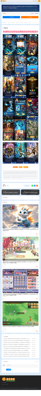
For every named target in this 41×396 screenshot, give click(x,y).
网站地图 (27, 388)
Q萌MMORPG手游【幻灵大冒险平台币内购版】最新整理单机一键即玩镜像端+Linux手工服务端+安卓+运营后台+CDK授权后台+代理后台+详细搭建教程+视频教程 (20, 262)
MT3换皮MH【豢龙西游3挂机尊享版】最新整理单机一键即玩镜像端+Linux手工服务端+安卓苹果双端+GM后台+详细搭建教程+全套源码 (20, 230)
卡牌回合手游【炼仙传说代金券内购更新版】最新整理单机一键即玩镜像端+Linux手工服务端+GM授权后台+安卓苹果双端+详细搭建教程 (17, 346)
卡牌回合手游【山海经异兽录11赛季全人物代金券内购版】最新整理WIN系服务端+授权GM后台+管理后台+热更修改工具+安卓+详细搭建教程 (17, 356)
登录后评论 (8, 369)
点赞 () (32, 13)
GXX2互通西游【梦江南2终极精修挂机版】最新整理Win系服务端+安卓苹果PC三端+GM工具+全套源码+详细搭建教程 (17, 348)
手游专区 (9, 3)
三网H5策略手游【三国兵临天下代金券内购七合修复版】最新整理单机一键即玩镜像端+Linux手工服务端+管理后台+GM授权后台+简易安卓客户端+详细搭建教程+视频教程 (17, 354)
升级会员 (30, 17)
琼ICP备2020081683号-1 (34, 388)
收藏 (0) (37, 13)
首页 (3, 3)
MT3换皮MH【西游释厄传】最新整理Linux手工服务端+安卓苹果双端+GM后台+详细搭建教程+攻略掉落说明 (11, 192)
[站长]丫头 (3, 384)
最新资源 (6, 3)
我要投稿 (38, 3)
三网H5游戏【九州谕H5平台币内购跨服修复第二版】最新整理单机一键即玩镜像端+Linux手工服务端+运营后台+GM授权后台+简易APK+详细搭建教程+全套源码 (20, 295)
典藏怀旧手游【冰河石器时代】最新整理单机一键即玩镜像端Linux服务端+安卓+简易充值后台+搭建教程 (18, 326)
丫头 (7, 185)
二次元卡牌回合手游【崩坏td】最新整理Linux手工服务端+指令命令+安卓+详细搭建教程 (30, 192)
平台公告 (6, 384)
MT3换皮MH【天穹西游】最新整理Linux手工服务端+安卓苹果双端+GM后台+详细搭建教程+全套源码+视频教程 (17, 352)
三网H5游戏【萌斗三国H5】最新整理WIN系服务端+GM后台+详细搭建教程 (15, 350)
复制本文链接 (27, 185)
